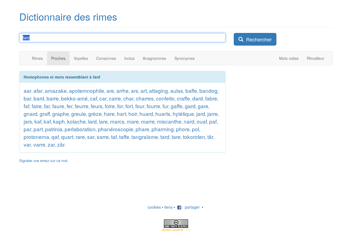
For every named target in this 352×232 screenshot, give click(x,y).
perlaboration (80, 129)
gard (190, 106)
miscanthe (169, 121)
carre (115, 98)
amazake (56, 90)
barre (52, 98)
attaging (158, 90)
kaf (38, 121)
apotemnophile (86, 90)
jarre (212, 113)
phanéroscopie (115, 129)
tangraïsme (144, 136)
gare (203, 106)
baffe (191, 90)
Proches (58, 58)
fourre (153, 106)
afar (38, 90)
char (128, 98)
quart (67, 136)
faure (58, 106)
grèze (95, 113)
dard (197, 98)
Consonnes (106, 58)
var (27, 144)
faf (26, 106)
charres (145, 98)
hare (109, 113)
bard (39, 98)
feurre (82, 106)
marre (148, 121)
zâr (61, 144)
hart (121, 113)
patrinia (53, 129)
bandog (208, 90)
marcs (117, 121)
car (103, 98)
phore (183, 129)
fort (129, 106)
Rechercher (257, 39)
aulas (176, 90)
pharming (163, 129)
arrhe (122, 90)
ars (134, 90)
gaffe (177, 106)
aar (27, 90)
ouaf (202, 121)
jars (28, 121)
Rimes (37, 58)
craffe (183, 98)
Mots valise (289, 58)
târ (210, 136)
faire (37, 106)
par (27, 129)
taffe (124, 136)
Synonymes (184, 58)
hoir (132, 113)
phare (142, 129)
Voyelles (81, 58)
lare (103, 121)
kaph (59, 121)
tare (176, 136)
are (110, 90)
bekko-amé (74, 98)
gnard (30, 113)
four (139, 106)
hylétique (183, 113)
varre (39, 144)
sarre (103, 136)
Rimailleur (315, 58)
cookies (154, 207)
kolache (76, 121)
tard (164, 136)
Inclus (129, 58)
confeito (165, 98)
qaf (55, 136)
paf (213, 121)
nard (189, 121)
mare (133, 121)
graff (45, 113)
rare (80, 136)
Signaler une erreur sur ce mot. (43, 160)
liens (168, 207)
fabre (211, 98)
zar (51, 144)
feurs (97, 106)
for (120, 106)
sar (91, 136)
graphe (60, 113)
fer (70, 106)
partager (191, 207)
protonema (36, 136)
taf (114, 136)
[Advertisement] (275, 105)
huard (146, 113)
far (47, 106)
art (144, 90)
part (38, 129)
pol (195, 129)
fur (166, 106)
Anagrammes (154, 58)
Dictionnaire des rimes (68, 16)
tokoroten (194, 136)
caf (93, 98)
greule (78, 113)
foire (110, 106)
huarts (162, 113)
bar (27, 98)
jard (200, 113)
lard (92, 121)
